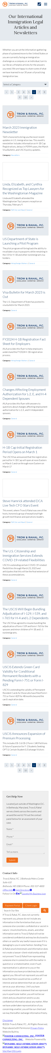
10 (25, 97)
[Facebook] (16, 893)
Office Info (8, 890)
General (29, 210)
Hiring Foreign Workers (19, 263)
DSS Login (16, 1051)
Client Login (31, 905)
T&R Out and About (18, 210)
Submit (12, 860)
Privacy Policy (37, 1028)
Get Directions (23, 890)
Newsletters (15, 155)
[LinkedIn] (18, 893)
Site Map (7, 1051)
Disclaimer (8, 1020)
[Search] (44, 910)
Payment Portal (12, 905)
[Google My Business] (33, 893)
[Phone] (39, 4)
